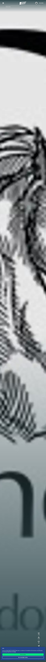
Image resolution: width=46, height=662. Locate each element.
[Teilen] (38, 646)
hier (15, 651)
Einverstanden (23, 654)
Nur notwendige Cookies (23, 657)
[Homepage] (23, 3)
